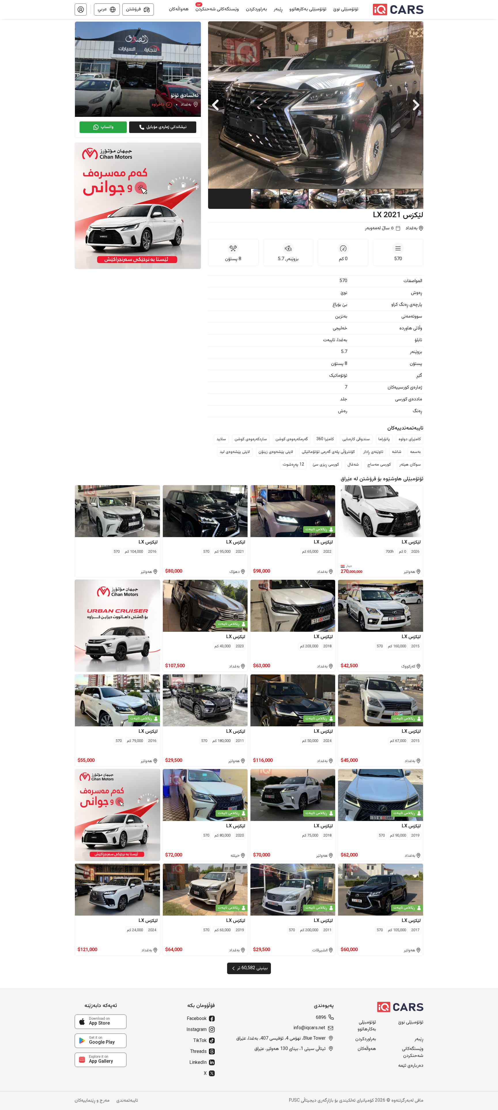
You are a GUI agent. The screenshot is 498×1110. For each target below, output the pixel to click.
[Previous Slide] (215, 105)
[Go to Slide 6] (264, 199)
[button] (81, 9)
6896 (321, 1018)
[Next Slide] (416, 105)
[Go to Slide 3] (351, 199)
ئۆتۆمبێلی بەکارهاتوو (367, 1026)
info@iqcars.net (309, 1028)
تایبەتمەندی (127, 1100)
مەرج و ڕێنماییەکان (92, 1100)
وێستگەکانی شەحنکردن (412, 1053)
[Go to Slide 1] (409, 199)
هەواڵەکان (367, 1049)
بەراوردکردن (365, 1039)
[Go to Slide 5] (293, 199)
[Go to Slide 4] (322, 199)
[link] (101, 1022)
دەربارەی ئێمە (410, 1065)
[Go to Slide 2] (380, 199)
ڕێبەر (418, 1039)
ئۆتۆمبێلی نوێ (410, 1022)
